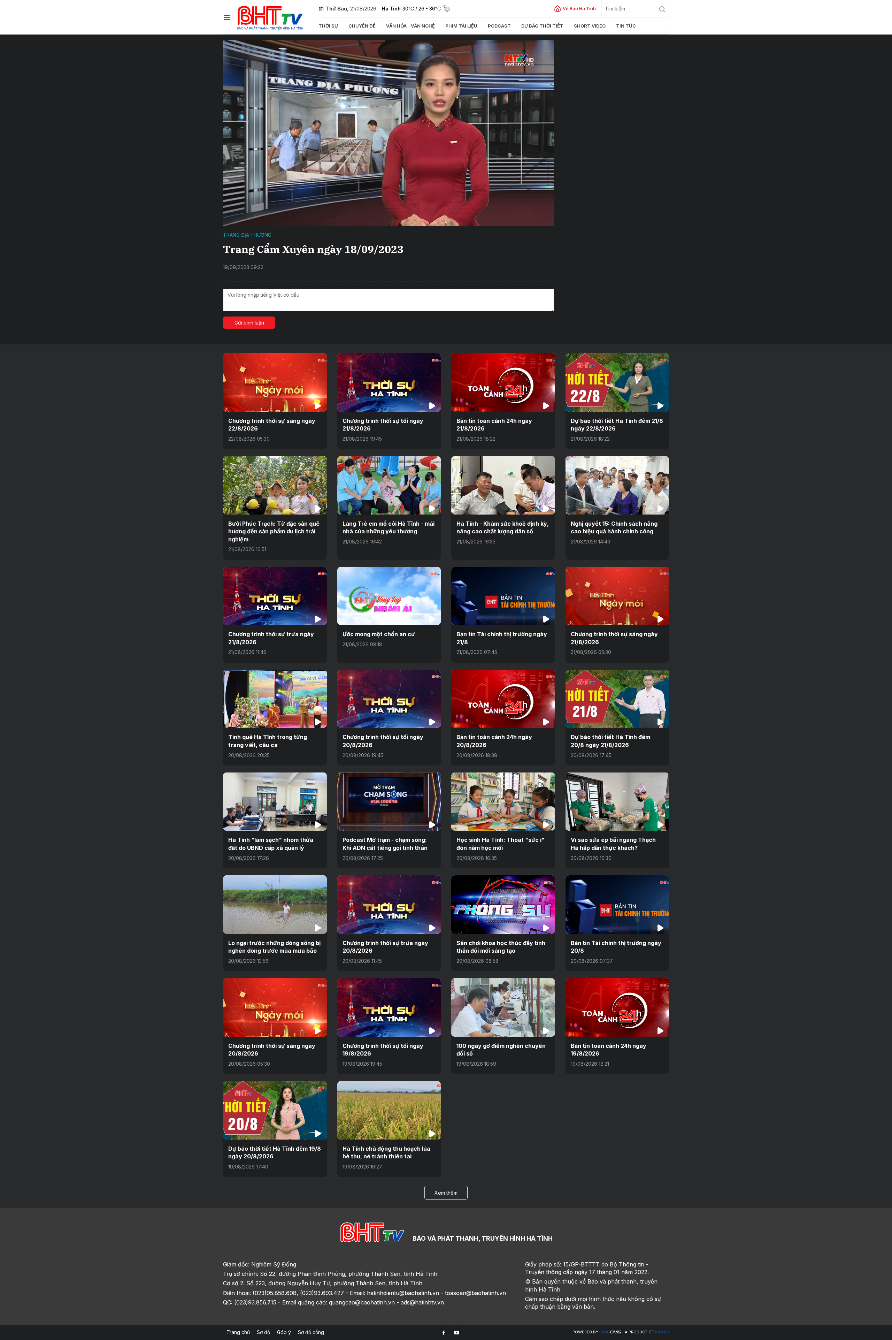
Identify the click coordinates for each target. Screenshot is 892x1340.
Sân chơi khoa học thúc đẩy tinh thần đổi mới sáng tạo (500, 946)
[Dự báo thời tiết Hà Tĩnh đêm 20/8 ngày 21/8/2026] (617, 699)
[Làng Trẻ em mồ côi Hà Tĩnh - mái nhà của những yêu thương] (389, 485)
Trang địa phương (247, 235)
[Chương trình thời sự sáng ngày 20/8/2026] (275, 1007)
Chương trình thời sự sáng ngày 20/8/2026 (271, 1049)
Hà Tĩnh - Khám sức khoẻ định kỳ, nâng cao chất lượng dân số (502, 527)
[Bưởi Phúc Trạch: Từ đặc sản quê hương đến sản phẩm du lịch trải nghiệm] (275, 485)
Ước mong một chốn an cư (379, 634)
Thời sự (328, 26)
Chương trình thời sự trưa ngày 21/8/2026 (271, 638)
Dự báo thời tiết (542, 26)
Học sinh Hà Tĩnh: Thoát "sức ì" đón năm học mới (500, 843)
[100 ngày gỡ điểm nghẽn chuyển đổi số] (503, 1007)
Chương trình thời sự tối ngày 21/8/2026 (383, 424)
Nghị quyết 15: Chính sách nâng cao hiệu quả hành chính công (614, 527)
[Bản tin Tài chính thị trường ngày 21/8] (503, 596)
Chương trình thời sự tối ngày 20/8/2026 (383, 740)
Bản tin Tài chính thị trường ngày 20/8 (616, 946)
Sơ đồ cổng (311, 1332)
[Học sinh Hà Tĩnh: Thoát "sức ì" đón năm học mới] (503, 801)
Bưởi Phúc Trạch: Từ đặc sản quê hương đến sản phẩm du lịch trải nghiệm (274, 531)
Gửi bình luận (249, 323)
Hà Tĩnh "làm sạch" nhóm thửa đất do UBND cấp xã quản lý (270, 843)
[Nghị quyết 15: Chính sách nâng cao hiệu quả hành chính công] (617, 485)
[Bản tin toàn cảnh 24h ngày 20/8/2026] (503, 699)
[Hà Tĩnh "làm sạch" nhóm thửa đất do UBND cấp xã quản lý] (275, 801)
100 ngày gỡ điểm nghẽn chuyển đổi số (501, 1049)
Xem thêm (446, 1193)
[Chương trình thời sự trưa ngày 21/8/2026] (275, 596)
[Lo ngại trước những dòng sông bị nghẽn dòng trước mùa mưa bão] (275, 904)
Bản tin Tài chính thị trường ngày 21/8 (501, 638)
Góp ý (284, 1332)
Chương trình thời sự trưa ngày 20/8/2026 (385, 946)
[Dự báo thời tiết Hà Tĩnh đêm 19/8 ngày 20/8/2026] (275, 1110)
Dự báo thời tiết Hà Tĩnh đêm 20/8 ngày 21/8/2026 (610, 740)
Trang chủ (238, 1332)
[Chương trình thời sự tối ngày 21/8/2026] (389, 382)
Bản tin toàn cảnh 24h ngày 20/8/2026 (494, 740)
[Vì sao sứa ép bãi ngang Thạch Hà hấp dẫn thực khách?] (617, 801)
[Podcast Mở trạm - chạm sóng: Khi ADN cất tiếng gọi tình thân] (389, 801)
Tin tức (626, 26)
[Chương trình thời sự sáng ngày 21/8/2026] (617, 596)
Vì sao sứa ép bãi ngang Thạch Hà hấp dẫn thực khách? (613, 843)
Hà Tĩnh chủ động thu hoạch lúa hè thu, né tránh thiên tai (386, 1152)
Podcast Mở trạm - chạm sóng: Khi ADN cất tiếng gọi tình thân (385, 843)
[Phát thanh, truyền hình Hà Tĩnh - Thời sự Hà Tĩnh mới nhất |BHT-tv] (270, 17)
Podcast (499, 26)
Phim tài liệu (461, 26)
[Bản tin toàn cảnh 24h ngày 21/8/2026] (503, 382)
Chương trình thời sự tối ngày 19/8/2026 (383, 1049)
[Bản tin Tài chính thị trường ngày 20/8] (617, 904)
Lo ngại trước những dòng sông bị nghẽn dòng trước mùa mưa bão (274, 946)
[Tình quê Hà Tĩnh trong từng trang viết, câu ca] (275, 699)
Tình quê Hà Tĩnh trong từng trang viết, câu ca (267, 740)
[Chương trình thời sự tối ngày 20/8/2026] (389, 699)
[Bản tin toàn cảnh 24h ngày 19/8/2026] (617, 1007)
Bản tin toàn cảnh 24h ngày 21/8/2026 (494, 424)
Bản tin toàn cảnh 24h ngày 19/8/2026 (608, 1049)
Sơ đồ (263, 1332)
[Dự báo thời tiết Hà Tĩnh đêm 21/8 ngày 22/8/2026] (617, 382)
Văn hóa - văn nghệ (410, 26)
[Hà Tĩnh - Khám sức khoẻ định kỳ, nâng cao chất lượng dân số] (503, 485)
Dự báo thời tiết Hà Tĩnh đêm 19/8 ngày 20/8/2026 (274, 1152)
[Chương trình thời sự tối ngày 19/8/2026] (389, 1007)
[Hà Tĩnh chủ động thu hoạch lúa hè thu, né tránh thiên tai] (389, 1110)
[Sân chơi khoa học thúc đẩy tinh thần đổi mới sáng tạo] (503, 904)
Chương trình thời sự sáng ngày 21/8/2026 (614, 638)
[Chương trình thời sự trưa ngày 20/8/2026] (389, 904)
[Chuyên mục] (227, 17)
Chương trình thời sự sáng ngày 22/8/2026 (271, 424)
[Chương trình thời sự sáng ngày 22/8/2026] (275, 382)
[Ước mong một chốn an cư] (389, 596)
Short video (590, 26)
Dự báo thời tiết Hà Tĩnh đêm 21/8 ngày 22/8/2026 (617, 424)
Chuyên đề (362, 26)
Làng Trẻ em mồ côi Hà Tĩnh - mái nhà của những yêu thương (389, 527)
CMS (610, 1332)
